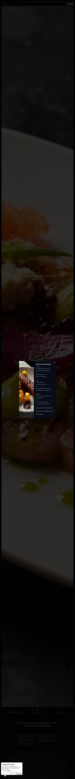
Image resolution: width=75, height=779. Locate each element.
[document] (37, 389)
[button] (54, 362)
